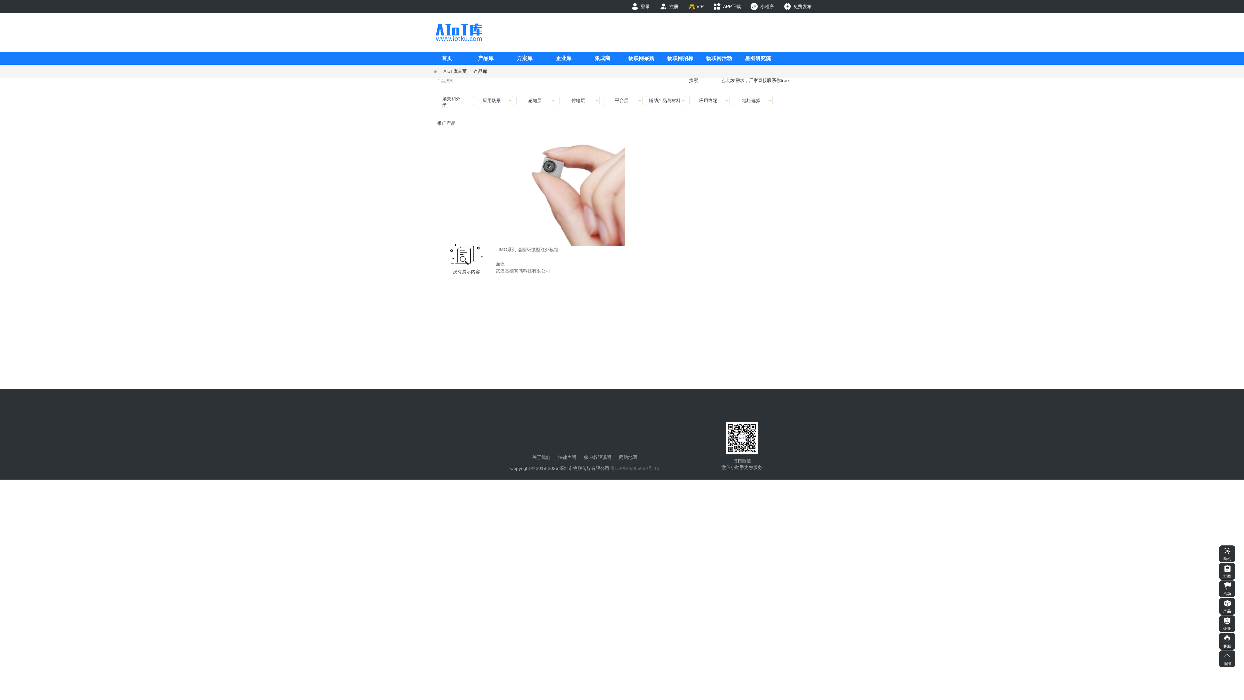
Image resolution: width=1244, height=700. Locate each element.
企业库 (563, 58)
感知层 (535, 100)
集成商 (602, 58)
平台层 (621, 100)
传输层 (578, 100)
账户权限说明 (597, 457)
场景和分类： (451, 102)
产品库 (486, 58)
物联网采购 (641, 58)
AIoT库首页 (455, 71)
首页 (447, 58)
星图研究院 (758, 58)
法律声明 (567, 457)
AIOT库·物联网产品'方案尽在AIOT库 (459, 32)
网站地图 (628, 457)
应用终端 (708, 100)
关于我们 (541, 457)
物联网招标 (680, 58)
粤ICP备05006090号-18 (635, 468)
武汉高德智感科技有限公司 (523, 271)
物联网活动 (719, 58)
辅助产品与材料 (665, 100)
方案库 (525, 58)
